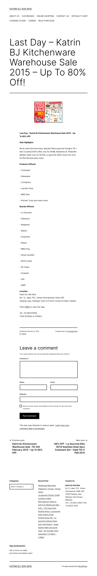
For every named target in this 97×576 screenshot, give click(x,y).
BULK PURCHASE (46, 21)
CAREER (32, 21)
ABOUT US (14, 16)
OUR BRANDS (28, 16)
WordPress (82, 566)
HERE (27, 307)
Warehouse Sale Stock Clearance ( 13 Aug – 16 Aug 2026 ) (49, 489)
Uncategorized (72, 331)
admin (24, 334)
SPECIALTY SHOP (80, 16)
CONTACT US (63, 16)
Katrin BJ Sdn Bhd (20, 9)
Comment (24, 359)
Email (52, 382)
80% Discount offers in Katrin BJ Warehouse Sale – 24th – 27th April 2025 (49, 505)
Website (23, 394)
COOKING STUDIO (17, 21)
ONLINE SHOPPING (45, 16)
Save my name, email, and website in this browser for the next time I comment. (47, 407)
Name (22, 382)
